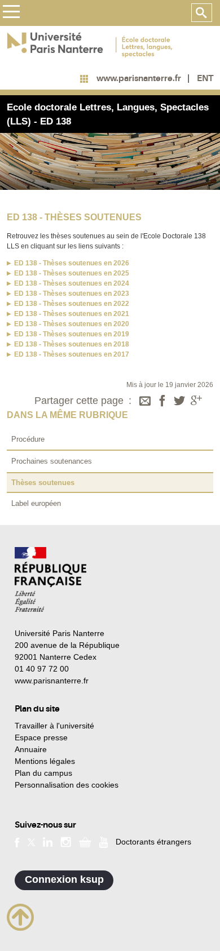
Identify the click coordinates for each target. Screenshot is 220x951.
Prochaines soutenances (51, 461)
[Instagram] (65, 841)
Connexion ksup (64, 879)
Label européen (36, 503)
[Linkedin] (47, 841)
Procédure (28, 439)
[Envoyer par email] (145, 401)
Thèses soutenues (42, 482)
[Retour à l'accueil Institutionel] (50, 579)
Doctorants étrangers (153, 841)
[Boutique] (85, 841)
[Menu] (11, 13)
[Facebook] (162, 401)
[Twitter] (179, 401)
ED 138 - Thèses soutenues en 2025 (71, 273)
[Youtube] (103, 841)
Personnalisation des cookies (66, 784)
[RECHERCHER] (201, 13)
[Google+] (196, 401)
